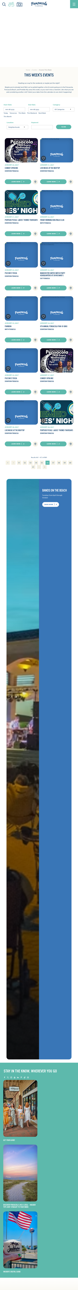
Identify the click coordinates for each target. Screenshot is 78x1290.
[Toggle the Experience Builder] (11, 3)
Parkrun (8, 326)
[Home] (39, 4)
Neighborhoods (14, 127)
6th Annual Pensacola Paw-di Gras (53, 326)
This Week (21, 113)
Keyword (34, 122)
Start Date (8, 105)
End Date (31, 105)
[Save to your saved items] (8, 158)
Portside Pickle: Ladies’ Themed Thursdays (21, 220)
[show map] (35, 182)
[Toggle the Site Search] (4, 4)
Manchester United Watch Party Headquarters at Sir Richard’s (52, 274)
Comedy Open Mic (11, 168)
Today (6, 113)
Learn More (15, 182)
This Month (8, 116)
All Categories (59, 109)
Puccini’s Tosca (11, 273)
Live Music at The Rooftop (50, 168)
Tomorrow (13, 113)
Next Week (42, 113)
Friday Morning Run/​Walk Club (52, 220)
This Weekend (32, 113)
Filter (63, 127)
